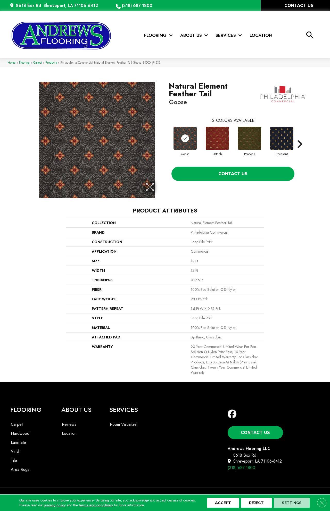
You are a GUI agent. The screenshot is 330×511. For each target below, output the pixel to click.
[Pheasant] (282, 138)
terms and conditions (96, 505)
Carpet (37, 62)
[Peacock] (249, 138)
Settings (292, 502)
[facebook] (233, 414)
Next (299, 136)
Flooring (24, 62)
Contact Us (233, 173)
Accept (223, 502)
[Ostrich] (217, 138)
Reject (256, 502)
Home (11, 62)
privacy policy (55, 505)
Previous (166, 136)
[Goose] (185, 138)
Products (51, 62)
